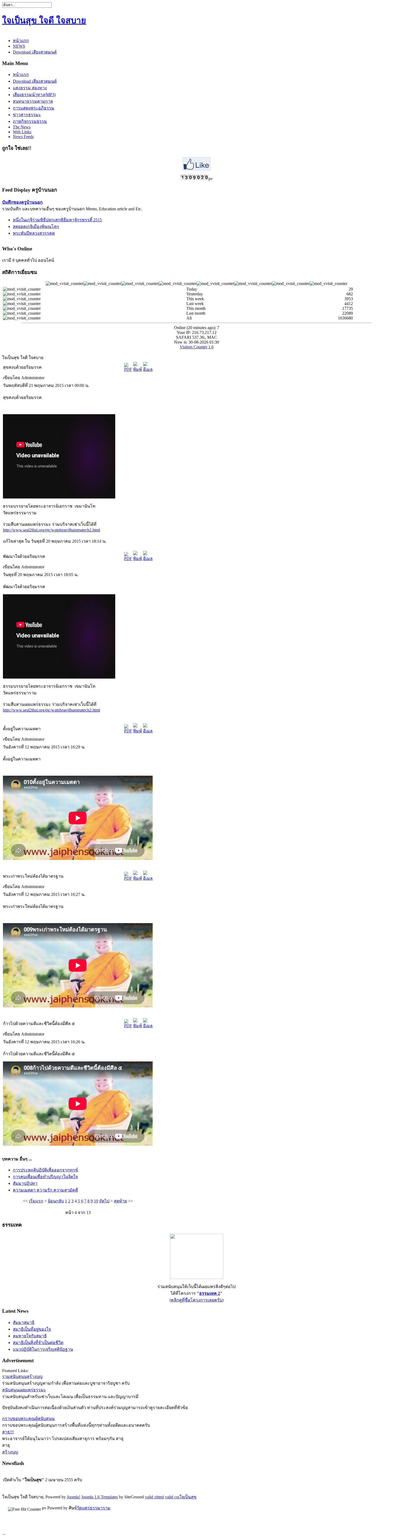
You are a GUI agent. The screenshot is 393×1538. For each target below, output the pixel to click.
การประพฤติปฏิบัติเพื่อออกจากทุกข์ (45, 1170)
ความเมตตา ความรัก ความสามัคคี (45, 1190)
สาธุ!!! (8, 1432)
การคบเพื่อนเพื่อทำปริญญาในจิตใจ (45, 1176)
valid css (172, 1497)
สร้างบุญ (10, 1452)
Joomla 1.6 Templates (99, 1497)
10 (96, 1201)
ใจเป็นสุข (187, 1497)
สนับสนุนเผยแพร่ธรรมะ (24, 1390)
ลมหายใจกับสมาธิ (30, 1336)
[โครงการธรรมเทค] (196, 1277)
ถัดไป (104, 1201)
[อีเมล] (148, 369)
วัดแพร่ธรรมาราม (93, 1508)
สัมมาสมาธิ (23, 1322)
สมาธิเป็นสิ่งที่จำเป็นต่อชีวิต (38, 1342)
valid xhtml (154, 1497)
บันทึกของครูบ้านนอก (22, 202)
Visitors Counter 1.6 (197, 347)
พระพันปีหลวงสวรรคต (34, 233)
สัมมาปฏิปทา (25, 1183)
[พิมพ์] (137, 369)
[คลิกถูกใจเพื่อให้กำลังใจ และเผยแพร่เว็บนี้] (196, 169)
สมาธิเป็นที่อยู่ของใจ (32, 1329)
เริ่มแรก (36, 1201)
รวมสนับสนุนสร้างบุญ (22, 1376)
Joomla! (73, 1497)
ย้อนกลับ (56, 1201)
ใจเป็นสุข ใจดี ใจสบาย (44, 20)
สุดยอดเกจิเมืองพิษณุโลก (36, 226)
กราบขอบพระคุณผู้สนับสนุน (28, 1418)
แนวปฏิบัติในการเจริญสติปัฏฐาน (43, 1349)
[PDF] (128, 369)
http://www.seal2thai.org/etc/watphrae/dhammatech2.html (51, 530)
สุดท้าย (120, 1201)
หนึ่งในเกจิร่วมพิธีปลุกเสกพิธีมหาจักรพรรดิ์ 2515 (57, 220)
